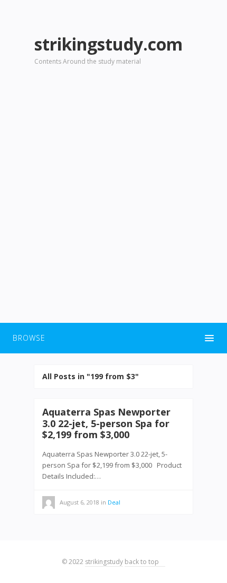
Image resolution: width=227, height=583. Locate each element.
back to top (142, 561)
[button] (113, 338)
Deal (114, 502)
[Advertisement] (113, 200)
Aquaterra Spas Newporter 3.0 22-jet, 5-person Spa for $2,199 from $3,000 (106, 423)
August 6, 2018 (79, 502)
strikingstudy (104, 561)
